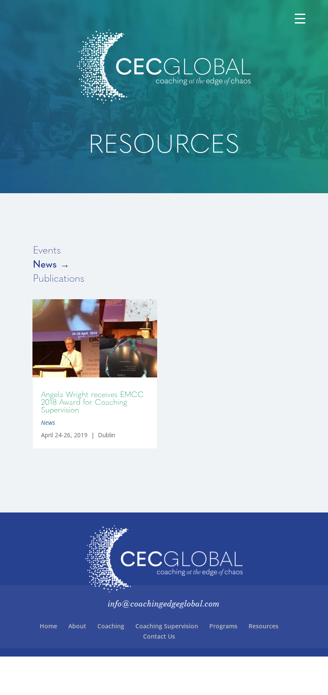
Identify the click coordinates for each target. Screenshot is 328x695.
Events (47, 249)
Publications (58, 278)
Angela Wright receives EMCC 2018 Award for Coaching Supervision (92, 401)
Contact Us (159, 636)
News (48, 422)
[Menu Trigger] (300, 18)
